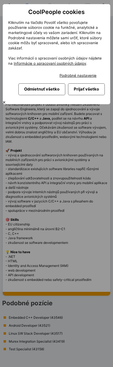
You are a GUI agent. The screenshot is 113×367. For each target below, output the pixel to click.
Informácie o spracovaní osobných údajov (50, 63)
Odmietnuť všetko (42, 89)
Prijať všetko (86, 89)
